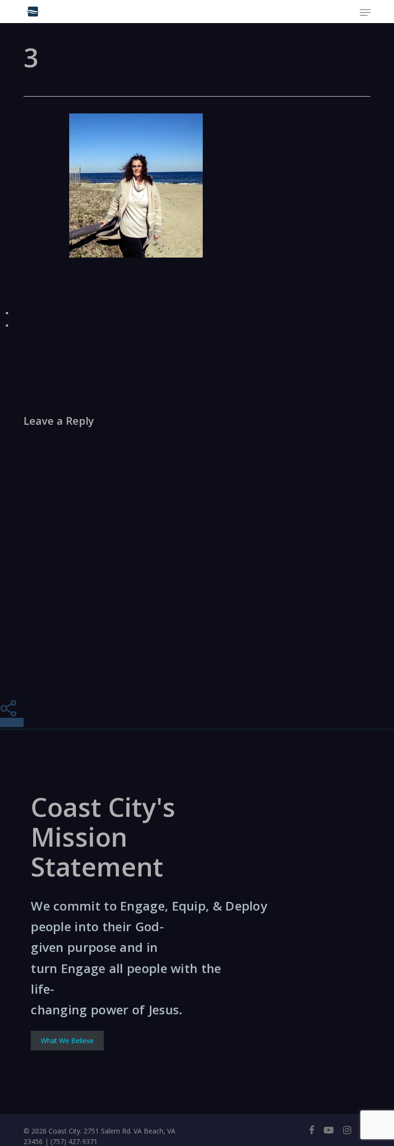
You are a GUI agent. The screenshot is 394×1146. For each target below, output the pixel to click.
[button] (365, 12)
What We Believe (67, 1040)
